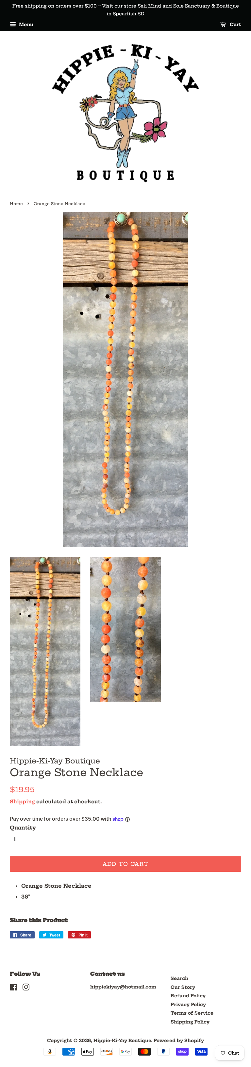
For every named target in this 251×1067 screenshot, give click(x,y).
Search (179, 978)
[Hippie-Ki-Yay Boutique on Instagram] (25, 988)
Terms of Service (192, 1013)
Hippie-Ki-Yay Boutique (122, 1040)
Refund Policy (188, 996)
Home (16, 203)
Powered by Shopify (179, 1040)
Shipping (22, 801)
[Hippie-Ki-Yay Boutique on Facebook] (13, 988)
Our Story (183, 987)
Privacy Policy (188, 1004)
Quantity (23, 827)
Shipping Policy (190, 1022)
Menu (25, 24)
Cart (234, 24)
